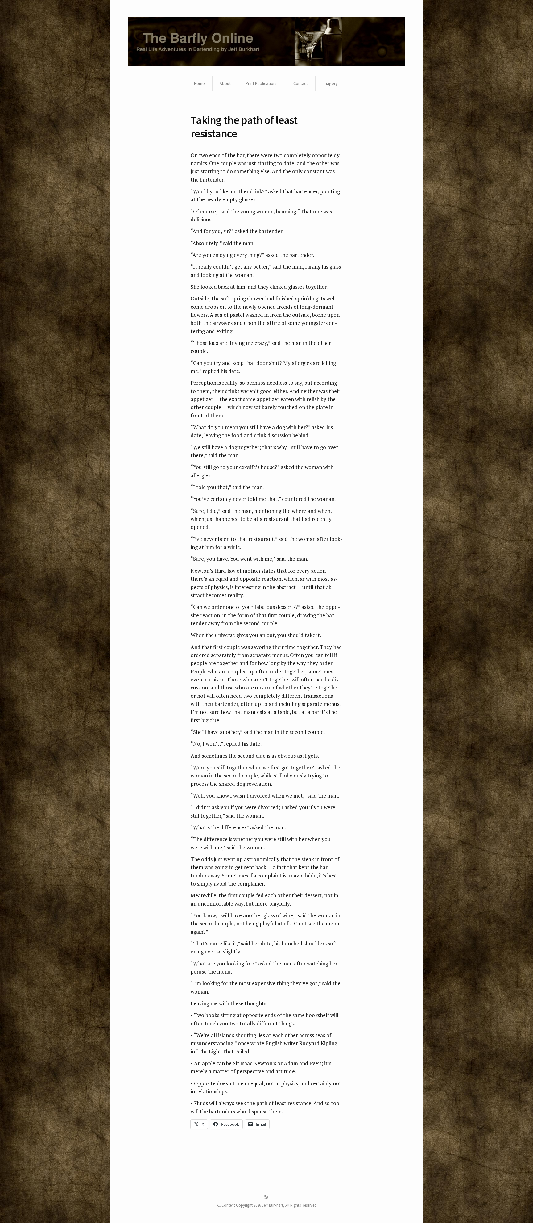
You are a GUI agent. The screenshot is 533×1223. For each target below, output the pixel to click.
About (225, 83)
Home (199, 83)
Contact (300, 83)
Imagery (330, 83)
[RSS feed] (266, 1197)
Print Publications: (262, 83)
